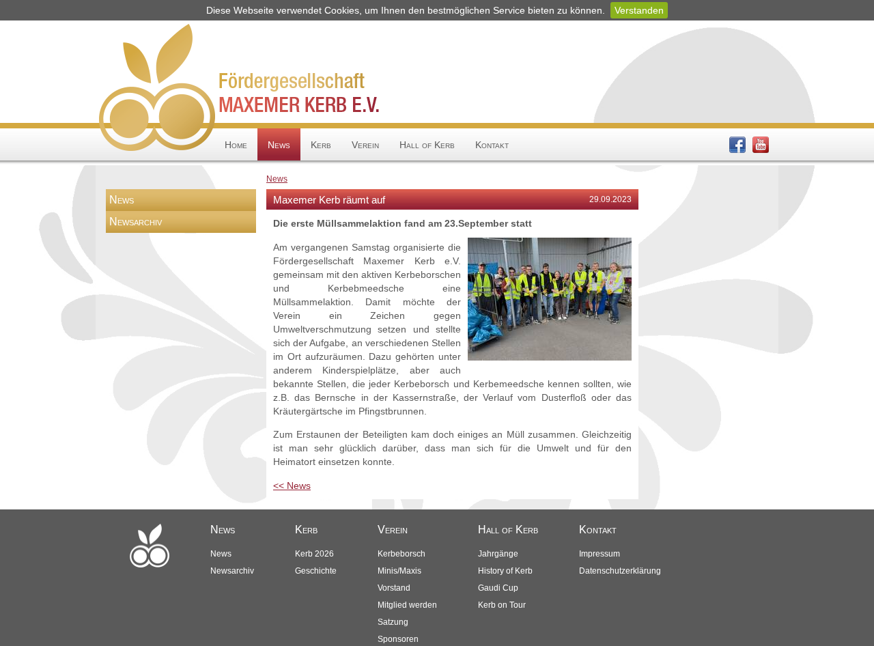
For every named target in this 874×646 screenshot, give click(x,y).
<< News (292, 485)
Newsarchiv (135, 221)
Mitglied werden (407, 605)
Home (236, 144)
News (279, 144)
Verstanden (639, 10)
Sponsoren (398, 639)
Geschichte (316, 571)
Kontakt (492, 144)
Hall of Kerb (427, 144)
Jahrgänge (498, 554)
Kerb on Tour (502, 605)
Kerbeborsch (401, 554)
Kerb (321, 144)
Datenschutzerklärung (620, 571)
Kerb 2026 (314, 554)
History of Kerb (505, 571)
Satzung (393, 622)
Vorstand (394, 588)
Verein (365, 144)
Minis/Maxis (399, 571)
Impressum (599, 554)
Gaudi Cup (498, 588)
